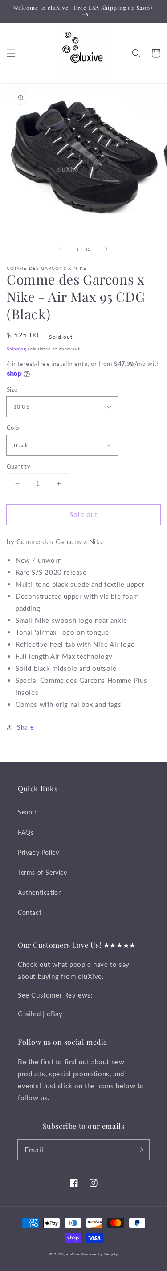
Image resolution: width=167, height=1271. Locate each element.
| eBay (53, 1014)
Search (28, 812)
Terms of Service (42, 872)
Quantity (18, 466)
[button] (11, 53)
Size (12, 389)
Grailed (29, 1014)
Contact (29, 912)
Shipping (16, 348)
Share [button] (25, 727)
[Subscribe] (139, 1149)
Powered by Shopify (99, 1254)
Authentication (40, 892)
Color (14, 427)
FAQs (25, 832)
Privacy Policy (38, 852)
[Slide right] (106, 249)
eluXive (73, 1254)
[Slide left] (61, 249)
